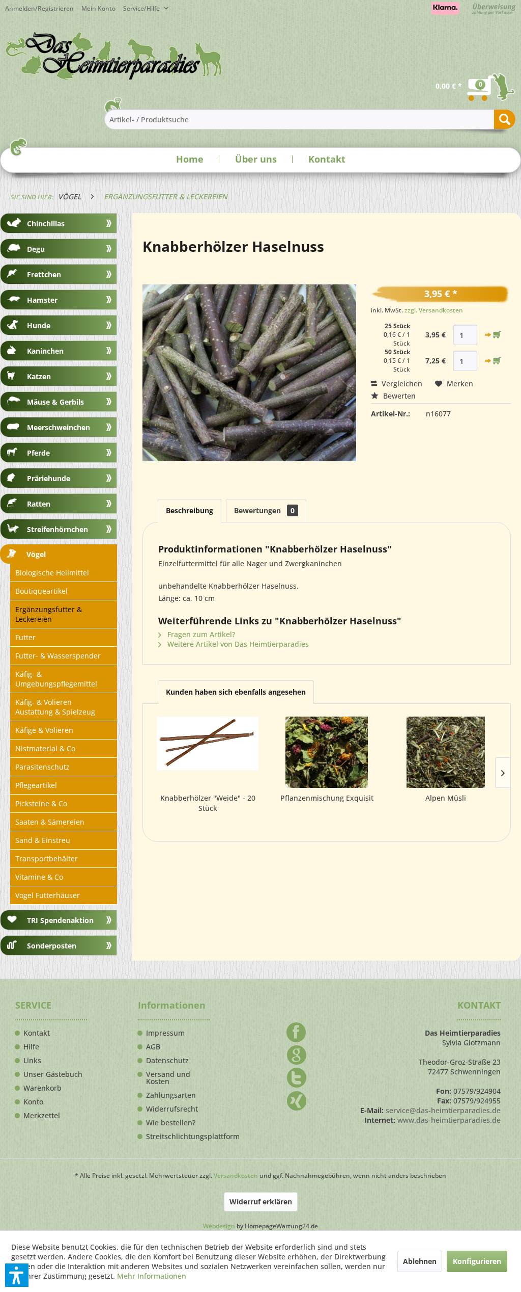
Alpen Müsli (445, 798)
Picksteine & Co (41, 803)
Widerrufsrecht (172, 1109)
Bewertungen (264, 510)
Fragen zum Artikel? (200, 634)
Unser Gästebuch (52, 1074)
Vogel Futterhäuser (47, 895)
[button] (16, 1275)
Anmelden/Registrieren (39, 8)
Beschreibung (189, 510)
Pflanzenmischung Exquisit (326, 798)
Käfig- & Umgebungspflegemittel (56, 679)
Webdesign (219, 1226)
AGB (153, 1046)
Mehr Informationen (151, 1276)
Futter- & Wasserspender (58, 656)
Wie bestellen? (170, 1122)
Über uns (256, 159)
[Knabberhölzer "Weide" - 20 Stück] (207, 752)
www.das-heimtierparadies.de (449, 1120)
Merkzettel (41, 1115)
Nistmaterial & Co (45, 748)
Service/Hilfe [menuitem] (142, 8)
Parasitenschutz (42, 767)
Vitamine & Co (39, 877)
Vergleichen (401, 383)
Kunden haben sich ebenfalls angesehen (236, 692)
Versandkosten (236, 1175)
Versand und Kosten (168, 1078)
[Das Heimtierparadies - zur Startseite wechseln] (113, 56)
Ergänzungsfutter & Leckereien (48, 614)
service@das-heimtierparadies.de (443, 1110)
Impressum (165, 1033)
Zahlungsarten (171, 1095)
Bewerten (398, 396)
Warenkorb (42, 1088)
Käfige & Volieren (44, 730)
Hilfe (31, 1046)
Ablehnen (420, 1261)
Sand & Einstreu (42, 840)
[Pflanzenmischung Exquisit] (327, 752)
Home (190, 159)
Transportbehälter (46, 858)
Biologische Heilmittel (52, 572)
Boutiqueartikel (41, 591)
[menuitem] (102, 8)
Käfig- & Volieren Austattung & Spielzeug (55, 707)
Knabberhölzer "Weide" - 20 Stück (207, 803)
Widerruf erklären (260, 1201)
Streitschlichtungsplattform (178, 1136)
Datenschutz (167, 1060)
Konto (33, 1101)
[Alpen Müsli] (446, 752)
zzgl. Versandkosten (433, 310)
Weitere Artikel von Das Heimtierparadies (237, 644)
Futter (25, 637)
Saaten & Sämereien (49, 822)
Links (32, 1060)
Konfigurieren (477, 1261)
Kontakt (326, 159)
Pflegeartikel (36, 785)
